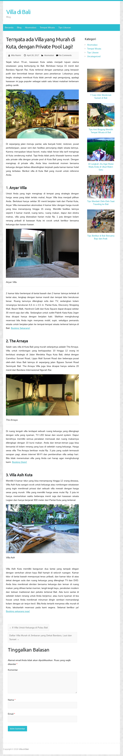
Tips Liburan (64, 27)
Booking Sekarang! (20, 328)
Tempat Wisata (47, 27)
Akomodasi (30, 27)
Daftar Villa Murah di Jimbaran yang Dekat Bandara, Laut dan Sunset (40, 637)
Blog (19, 27)
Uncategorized (93, 56)
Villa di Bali (18, 12)
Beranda (9, 27)
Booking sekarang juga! (18, 611)
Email (11, 714)
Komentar (13, 670)
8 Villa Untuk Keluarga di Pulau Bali (28, 627)
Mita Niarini (16, 55)
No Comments (65, 55)
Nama (11, 700)
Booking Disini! (19, 462)
